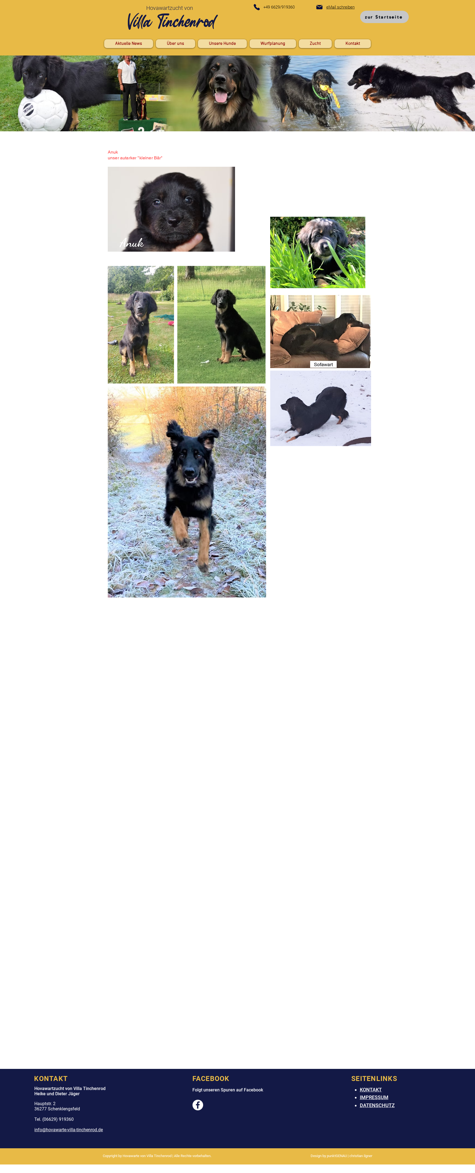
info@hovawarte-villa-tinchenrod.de (68, 1129)
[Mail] (319, 7)
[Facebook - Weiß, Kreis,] (197, 1105)
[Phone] (256, 7)
